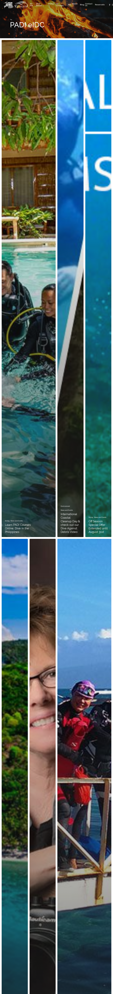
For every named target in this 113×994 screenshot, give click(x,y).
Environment (65, 506)
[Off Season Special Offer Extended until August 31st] (98, 288)
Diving (7, 521)
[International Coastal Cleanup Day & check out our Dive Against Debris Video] (70, 288)
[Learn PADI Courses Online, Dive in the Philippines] (29, 288)
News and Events (17, 521)
